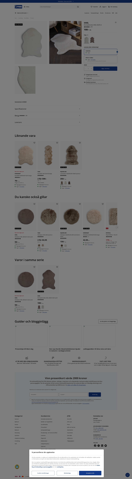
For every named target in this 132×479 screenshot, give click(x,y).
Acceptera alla (90, 473)
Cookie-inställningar (43, 473)
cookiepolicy (60, 467)
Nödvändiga (67, 473)
